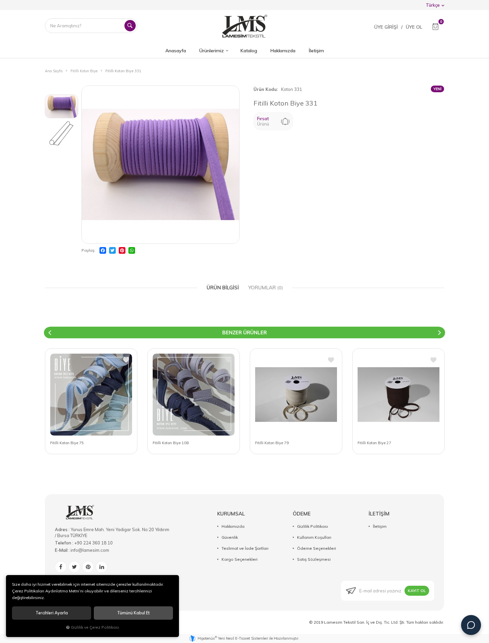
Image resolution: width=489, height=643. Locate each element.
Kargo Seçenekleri (239, 559)
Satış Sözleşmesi (314, 559)
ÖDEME (302, 513)
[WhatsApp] (132, 250)
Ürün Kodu (265, 89)
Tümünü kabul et (133, 612)
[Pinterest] (122, 250)
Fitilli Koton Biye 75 (67, 443)
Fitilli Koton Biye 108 (171, 443)
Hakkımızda (233, 526)
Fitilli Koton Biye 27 (374, 443)
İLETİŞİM (379, 513)
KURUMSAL (231, 513)
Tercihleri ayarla (52, 612)
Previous (49, 332)
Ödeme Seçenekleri (316, 548)
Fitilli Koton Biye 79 (272, 443)
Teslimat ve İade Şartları (245, 548)
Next (439, 332)
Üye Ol (414, 27)
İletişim (380, 526)
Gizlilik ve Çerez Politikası (95, 627)
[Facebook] (103, 250)
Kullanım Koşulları (314, 537)
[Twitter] (112, 250)
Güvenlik (230, 537)
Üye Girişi (386, 27)
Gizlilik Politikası (312, 526)
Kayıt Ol (417, 590)
